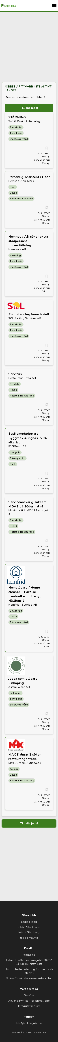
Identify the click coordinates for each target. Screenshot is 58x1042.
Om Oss (29, 995)
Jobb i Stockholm (29, 927)
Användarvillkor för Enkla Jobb (29, 1001)
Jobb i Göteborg (29, 932)
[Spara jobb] (47, 148)
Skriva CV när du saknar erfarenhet (29, 978)
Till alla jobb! (29, 108)
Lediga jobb (29, 922)
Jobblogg (29, 955)
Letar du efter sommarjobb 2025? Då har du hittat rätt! (29, 962)
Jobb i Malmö (29, 938)
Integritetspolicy (29, 1006)
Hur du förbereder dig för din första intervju (29, 971)
